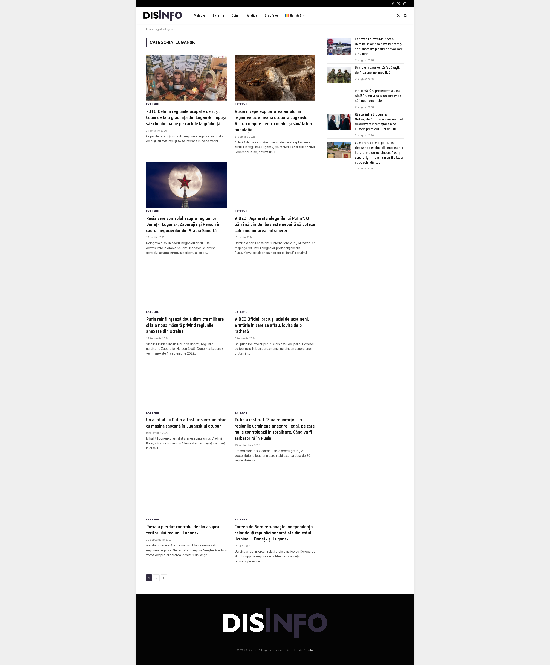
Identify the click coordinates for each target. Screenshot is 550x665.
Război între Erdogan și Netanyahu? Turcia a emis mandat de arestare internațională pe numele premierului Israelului (379, 122)
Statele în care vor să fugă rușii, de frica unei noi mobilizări (377, 70)
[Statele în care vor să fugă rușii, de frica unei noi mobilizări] (339, 75)
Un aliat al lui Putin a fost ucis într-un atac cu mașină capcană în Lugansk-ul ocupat (186, 423)
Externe (218, 15)
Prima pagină (154, 29)
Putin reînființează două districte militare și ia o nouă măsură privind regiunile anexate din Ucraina (185, 325)
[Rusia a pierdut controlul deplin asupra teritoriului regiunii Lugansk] (186, 493)
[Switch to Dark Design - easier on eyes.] (398, 15)
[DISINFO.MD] (163, 15)
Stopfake (271, 15)
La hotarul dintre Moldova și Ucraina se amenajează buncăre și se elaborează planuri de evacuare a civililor (379, 46)
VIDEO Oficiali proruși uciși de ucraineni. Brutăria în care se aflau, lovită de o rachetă (272, 325)
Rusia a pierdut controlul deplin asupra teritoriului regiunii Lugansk (182, 530)
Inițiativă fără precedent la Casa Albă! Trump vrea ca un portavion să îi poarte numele (378, 95)
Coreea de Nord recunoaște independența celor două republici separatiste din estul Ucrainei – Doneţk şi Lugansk (274, 533)
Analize (252, 15)
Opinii (235, 15)
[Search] (405, 15)
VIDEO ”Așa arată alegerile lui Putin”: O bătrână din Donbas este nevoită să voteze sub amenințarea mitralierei (275, 224)
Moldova (200, 15)
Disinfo (308, 650)
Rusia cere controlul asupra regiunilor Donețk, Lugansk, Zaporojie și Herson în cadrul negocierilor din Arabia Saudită (183, 224)
